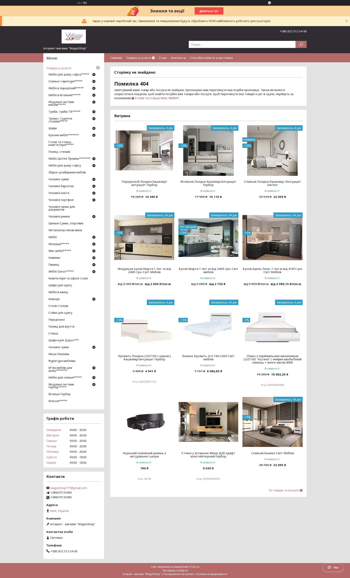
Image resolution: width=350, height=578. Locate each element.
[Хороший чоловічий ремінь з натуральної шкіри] (144, 422)
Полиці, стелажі (59, 152)
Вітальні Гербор (59, 394)
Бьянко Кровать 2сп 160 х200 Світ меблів (208, 357)
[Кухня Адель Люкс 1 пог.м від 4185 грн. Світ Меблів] (272, 237)
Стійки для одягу (60, 313)
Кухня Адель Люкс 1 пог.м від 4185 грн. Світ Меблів (272, 270)
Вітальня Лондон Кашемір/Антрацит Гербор (208, 183)
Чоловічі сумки (58, 179)
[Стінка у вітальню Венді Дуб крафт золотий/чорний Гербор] (208, 422)
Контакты (178, 58)
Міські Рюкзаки (58, 354)
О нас (163, 58)
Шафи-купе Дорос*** (63, 340)
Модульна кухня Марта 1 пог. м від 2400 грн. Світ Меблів (144, 270)
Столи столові (58, 306)
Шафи (52, 128)
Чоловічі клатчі (58, 193)
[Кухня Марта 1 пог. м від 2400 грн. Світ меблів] (208, 237)
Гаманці (53, 264)
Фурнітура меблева (61, 361)
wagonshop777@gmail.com (68, 488)
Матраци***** (58, 244)
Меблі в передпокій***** (66, 88)
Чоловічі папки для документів (61, 208)
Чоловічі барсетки (61, 186)
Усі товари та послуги (284, 490)
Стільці (53, 333)
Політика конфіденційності (211, 574)
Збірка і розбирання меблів (67, 172)
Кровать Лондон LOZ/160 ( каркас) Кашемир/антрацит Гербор (144, 357)
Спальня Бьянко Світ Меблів (272, 453)
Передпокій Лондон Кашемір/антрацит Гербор (144, 183)
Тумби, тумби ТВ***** (64, 111)
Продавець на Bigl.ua (175, 570)
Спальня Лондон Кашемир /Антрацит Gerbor (272, 183)
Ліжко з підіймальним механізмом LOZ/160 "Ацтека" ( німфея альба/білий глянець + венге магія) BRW (272, 359)
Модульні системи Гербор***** (61, 386)
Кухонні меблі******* (63, 135)
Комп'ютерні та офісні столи (68, 278)
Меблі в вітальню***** (64, 95)
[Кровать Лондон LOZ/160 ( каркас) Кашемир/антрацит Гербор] (144, 325)
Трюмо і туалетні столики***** (60, 120)
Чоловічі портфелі (61, 200)
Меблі (52, 237)
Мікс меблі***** (59, 251)
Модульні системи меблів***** (61, 104)
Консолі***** (57, 401)
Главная (116, 58)
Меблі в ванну (58, 292)
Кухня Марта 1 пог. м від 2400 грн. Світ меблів (208, 270)
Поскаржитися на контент (179, 574)
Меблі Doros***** (61, 271)
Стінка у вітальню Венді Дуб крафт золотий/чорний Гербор (208, 454)
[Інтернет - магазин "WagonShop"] (73, 36)
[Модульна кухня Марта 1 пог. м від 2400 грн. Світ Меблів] (144, 237)
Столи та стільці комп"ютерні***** (61, 144)
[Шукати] (301, 44)
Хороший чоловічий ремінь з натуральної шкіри (144, 454)
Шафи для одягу (60, 285)
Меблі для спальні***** (65, 377)
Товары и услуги (138, 58)
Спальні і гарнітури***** (65, 81)
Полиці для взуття (61, 326)
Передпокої (56, 319)
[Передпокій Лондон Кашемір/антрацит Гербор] (144, 150)
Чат (336, 567)
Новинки (54, 258)
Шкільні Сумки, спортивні (65, 223)
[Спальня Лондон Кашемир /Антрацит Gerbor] (272, 150)
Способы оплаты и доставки (211, 58)
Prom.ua (194, 566)
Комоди (54, 299)
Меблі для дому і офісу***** (68, 74)
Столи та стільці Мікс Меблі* (157, 98)
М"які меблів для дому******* (60, 369)
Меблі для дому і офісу (64, 165)
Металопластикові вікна (65, 230)
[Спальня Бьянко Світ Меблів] (272, 422)
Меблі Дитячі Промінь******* (69, 158)
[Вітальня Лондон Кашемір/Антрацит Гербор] (208, 150)
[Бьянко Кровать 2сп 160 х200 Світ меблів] (208, 325)
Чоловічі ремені (59, 216)
